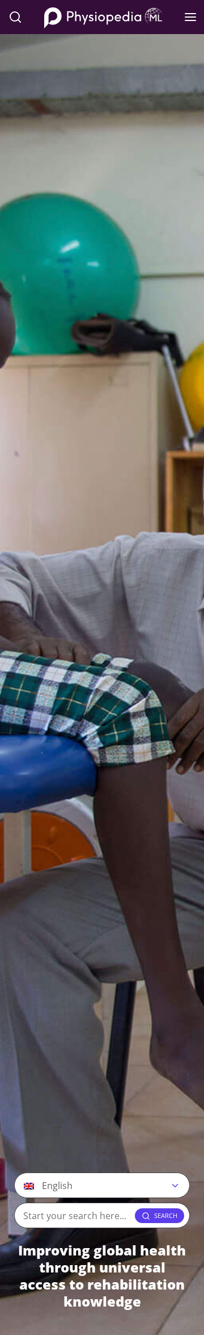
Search (165, 1215)
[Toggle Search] (15, 17)
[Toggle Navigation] (190, 17)
